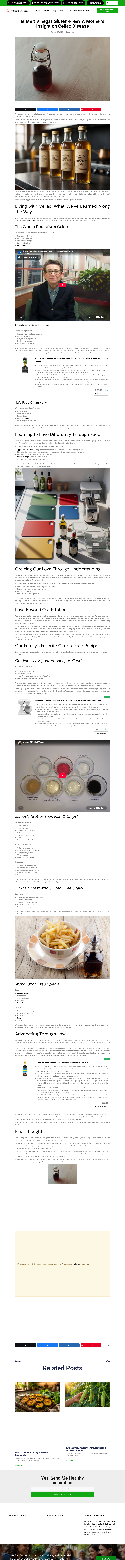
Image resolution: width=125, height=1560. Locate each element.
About (46, 11)
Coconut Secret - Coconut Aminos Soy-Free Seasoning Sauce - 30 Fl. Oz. (63, 1062)
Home (37, 11)
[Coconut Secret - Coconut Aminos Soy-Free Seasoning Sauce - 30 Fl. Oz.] (25, 1069)
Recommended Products (80, 11)
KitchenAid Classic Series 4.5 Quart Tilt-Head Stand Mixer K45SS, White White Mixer (68, 701)
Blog (54, 11)
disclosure (76, 1264)
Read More (19, 1465)
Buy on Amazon (102, 394)
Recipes (63, 11)
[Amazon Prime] (105, 390)
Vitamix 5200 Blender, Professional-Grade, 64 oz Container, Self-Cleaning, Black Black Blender (71, 359)
